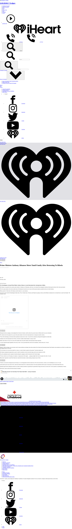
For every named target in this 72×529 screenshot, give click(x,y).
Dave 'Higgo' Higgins (6, 473)
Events (3, 13)
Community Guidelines (6, 466)
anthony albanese (3, 381)
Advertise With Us (5, 90)
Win (0, 86)
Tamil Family (11, 381)
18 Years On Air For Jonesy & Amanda (9, 83)
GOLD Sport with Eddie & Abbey (8, 476)
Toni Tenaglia (4, 474)
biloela (7, 381)
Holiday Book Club (5, 82)
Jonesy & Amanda (3, 79)
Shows (1, 85)
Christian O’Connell (5, 5)
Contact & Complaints (6, 89)
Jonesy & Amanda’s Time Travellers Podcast (10, 81)
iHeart (3, 527)
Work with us (4, 92)
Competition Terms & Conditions (8, 91)
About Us (4, 461)
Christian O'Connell (3, 70)
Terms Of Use (4, 469)
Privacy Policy (4, 468)
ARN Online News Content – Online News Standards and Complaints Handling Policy (17, 465)
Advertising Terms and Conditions (8, 464)
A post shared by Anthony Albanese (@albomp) (14, 326)
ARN (3, 526)
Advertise (4, 12)
